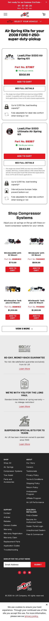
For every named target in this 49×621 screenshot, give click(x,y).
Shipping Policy (33, 483)
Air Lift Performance (35, 502)
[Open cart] (43, 14)
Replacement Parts (12, 541)
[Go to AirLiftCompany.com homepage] (24, 586)
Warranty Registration (13, 533)
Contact (7, 513)
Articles (7, 517)
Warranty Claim (10, 537)
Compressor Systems (13, 471)
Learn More (24, 369)
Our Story (30, 463)
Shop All (7, 463)
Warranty (8, 529)
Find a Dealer (32, 515)
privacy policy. (32, 616)
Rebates (7, 521)
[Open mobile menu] (5, 14)
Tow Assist (8, 475)
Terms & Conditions (34, 479)
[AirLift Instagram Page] (24, 572)
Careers (29, 467)
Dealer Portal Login (34, 526)
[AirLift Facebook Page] (19, 572)
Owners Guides (10, 525)
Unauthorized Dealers (35, 530)
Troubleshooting (11, 550)
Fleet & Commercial (34, 534)
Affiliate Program (33, 498)
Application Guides (12, 546)
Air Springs (8, 467)
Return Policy (32, 487)
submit (38, 565)
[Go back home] (25, 14)
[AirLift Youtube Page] (29, 572)
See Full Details (24, 89)
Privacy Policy (32, 475)
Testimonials (31, 471)
